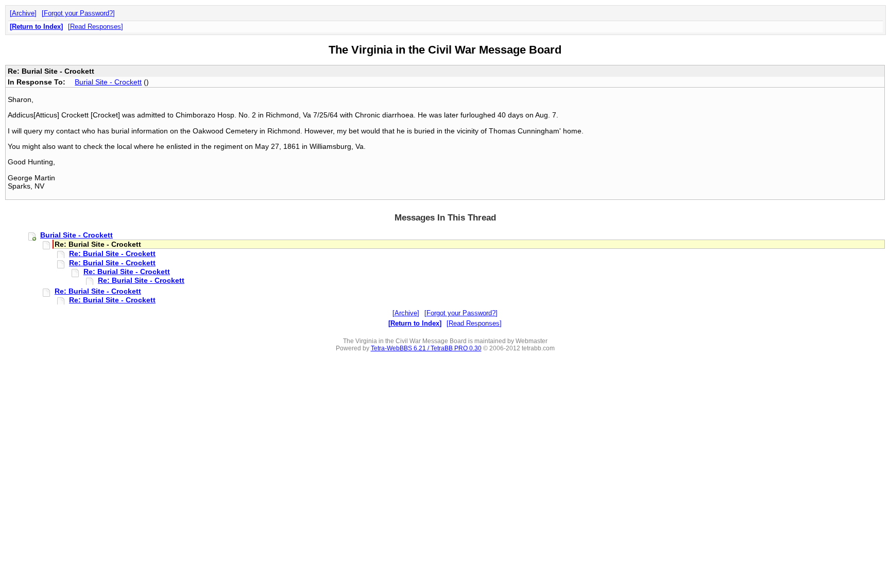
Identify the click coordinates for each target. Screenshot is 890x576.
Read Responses (95, 26)
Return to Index (36, 26)
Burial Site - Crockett (108, 82)
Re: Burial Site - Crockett (112, 253)
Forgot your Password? (78, 13)
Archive (23, 13)
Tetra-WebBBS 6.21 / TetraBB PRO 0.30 (426, 348)
